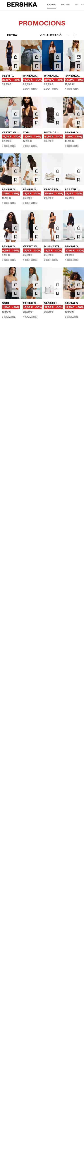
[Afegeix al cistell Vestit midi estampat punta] (15, 113)
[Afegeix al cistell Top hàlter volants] (36, 113)
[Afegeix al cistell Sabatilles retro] (78, 170)
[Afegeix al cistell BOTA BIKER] (78, 343)
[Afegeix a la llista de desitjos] (15, 66)
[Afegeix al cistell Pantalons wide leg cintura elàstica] (57, 400)
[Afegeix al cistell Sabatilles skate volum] (15, 400)
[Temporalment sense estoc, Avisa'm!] (78, 57)
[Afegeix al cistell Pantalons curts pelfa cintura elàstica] (15, 227)
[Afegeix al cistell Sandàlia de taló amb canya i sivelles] (15, 457)
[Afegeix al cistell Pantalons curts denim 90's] (36, 457)
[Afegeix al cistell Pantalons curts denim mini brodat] (57, 514)
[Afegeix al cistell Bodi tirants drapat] (15, 284)
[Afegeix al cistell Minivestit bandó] (57, 227)
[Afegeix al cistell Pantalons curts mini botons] (36, 514)
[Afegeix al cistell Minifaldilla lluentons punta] (15, 341)
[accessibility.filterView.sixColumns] (75, 35)
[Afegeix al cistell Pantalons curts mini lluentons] (78, 284)
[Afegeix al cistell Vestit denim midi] (15, 57)
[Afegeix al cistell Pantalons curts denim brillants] (78, 512)
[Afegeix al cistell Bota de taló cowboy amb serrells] (57, 113)
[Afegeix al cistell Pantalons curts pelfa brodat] (15, 512)
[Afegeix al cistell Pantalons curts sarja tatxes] (36, 170)
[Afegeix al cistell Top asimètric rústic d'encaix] (57, 455)
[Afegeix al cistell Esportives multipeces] (57, 170)
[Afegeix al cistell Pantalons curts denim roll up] (78, 113)
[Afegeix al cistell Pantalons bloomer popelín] (57, 57)
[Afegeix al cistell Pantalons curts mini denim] (36, 57)
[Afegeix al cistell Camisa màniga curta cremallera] (78, 400)
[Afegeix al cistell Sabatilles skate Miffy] (57, 284)
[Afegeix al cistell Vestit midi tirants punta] (36, 227)
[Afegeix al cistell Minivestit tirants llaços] (78, 455)
